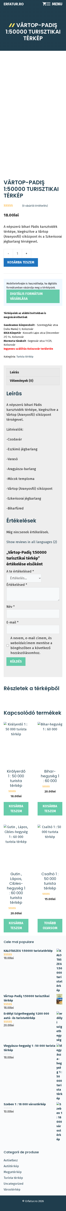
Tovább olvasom (50, 925)
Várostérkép (12, 1189)
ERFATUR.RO (14, 4)
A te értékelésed (20, 571)
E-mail (12, 622)
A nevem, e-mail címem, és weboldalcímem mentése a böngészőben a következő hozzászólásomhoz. (31, 645)
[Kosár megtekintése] (44, 4)
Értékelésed (16, 585)
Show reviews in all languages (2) (31, 542)
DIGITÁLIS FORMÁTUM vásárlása (26, 296)
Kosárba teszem (20, 262)
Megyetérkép (13, 1172)
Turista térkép (24, 356)
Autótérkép (11, 1166)
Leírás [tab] (14, 372)
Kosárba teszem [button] (16, 808)
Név (10, 607)
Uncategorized (13, 1183)
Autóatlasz (11, 1160)
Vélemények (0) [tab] (21, 381)
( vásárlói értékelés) (35, 205)
